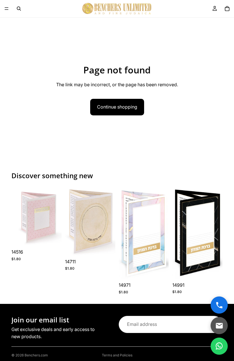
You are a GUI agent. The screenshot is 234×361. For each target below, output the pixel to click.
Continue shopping (117, 107)
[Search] (19, 8)
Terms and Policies (117, 355)
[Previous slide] (71, 221)
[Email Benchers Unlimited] (219, 325)
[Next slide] (109, 221)
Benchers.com (36, 355)
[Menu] (6, 8)
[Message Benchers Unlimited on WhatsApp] (219, 346)
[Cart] (227, 8)
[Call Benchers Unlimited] (219, 305)
